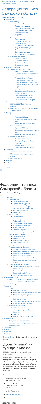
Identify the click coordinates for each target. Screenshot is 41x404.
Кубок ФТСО (19, 145)
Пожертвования (20, 39)
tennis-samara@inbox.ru (14, 394)
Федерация (10, 19)
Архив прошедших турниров (25, 123)
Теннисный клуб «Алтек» (24, 97)
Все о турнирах (20, 50)
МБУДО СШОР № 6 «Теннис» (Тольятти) (23, 279)
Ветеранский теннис (22, 65)
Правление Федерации (23, 26)
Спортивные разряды (22, 52)
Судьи (8, 162)
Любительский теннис (22, 63)
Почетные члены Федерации (25, 28)
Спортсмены (10, 149)
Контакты (9, 167)
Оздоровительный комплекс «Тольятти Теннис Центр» (25, 92)
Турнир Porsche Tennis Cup (24, 147)
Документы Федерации (23, 48)
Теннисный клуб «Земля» (24, 80)
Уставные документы (22, 41)
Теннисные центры (13, 67)
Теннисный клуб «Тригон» (24, 78)
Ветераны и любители (18, 136)
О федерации (15, 21)
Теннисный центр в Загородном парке (27, 251)
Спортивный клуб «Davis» (24, 95)
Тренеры (9, 160)
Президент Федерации (23, 24)
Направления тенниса (18, 56)
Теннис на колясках (22, 61)
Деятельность (15, 37)
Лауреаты (18, 34)
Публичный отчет (21, 43)
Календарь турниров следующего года (27, 292)
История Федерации (22, 32)
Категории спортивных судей (25, 54)
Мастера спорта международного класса (23, 323)
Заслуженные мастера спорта (21, 152)
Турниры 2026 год (21, 117)
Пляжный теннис (21, 58)
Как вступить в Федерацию (24, 45)
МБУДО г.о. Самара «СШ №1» (26, 71)
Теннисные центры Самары (20, 69)
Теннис (13, 115)
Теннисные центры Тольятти (20, 89)
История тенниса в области (24, 30)
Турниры (9, 113)
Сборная (9, 165)
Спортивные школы (13, 102)
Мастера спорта (16, 158)
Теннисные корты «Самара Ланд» (27, 82)
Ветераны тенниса (21, 139)
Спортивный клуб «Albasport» (25, 100)
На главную (7, 375)
